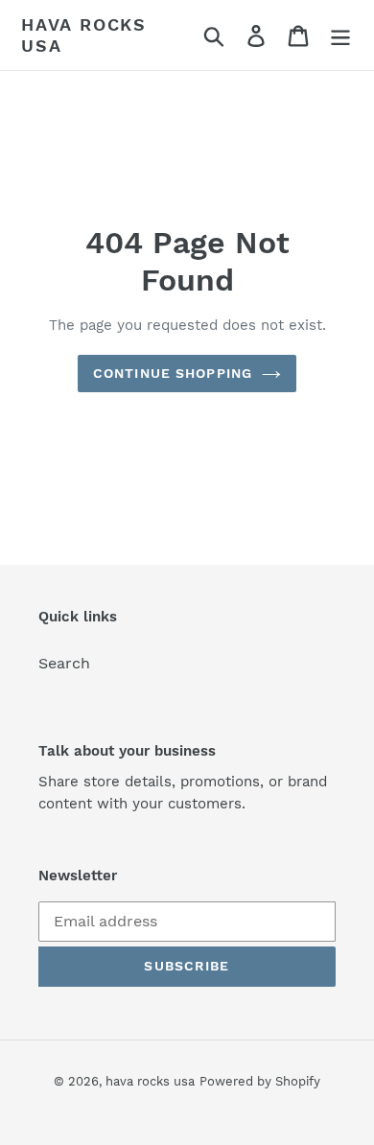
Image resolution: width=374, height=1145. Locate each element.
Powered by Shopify (259, 1081)
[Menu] (340, 35)
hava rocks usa (84, 35)
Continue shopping (172, 373)
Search (64, 663)
